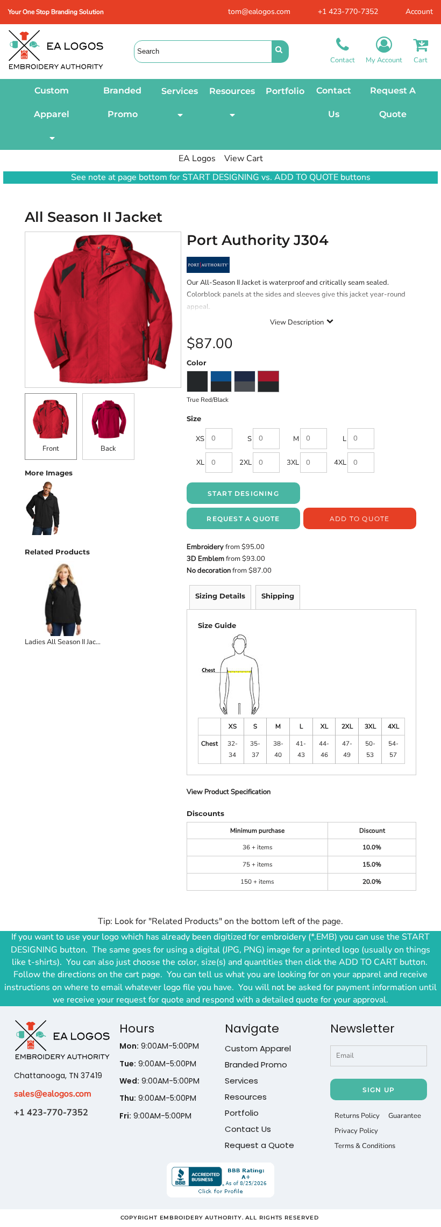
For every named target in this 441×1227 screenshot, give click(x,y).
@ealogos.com (62, 1094)
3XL (293, 462)
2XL (245, 462)
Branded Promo (256, 1064)
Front (50, 448)
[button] (51, 114)
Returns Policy (357, 1116)
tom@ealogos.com (259, 11)
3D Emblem (205, 559)
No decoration (209, 570)
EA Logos (197, 158)
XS (200, 439)
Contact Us (248, 1129)
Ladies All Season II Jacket (65, 642)
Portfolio (242, 1112)
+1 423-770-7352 (348, 11)
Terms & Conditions (365, 1146)
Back (108, 448)
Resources (246, 1096)
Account (419, 11)
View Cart (243, 158)
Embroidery (205, 547)
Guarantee (404, 1116)
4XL (340, 462)
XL (200, 462)
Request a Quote (259, 1145)
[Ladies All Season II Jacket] (63, 598)
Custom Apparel (258, 1048)
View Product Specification (229, 792)
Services (241, 1080)
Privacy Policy (356, 1131)
